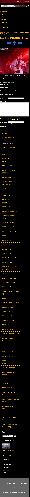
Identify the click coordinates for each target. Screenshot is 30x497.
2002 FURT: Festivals (8, 388)
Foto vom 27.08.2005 (8, 450)
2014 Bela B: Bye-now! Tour (10, 258)
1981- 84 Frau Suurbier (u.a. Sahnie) (10, 419)
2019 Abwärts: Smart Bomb (9, 147)
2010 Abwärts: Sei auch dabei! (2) (10, 293)
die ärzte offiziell (22, 483)
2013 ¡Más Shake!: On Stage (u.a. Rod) (10, 268)
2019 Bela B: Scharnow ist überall (9, 153)
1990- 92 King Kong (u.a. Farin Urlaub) (10, 400)
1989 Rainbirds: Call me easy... (9, 407)
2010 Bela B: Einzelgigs (8, 298)
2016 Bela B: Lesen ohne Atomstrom (9, 217)
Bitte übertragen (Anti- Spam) (3, 120)
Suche (3, 14)
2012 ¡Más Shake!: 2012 (9, 278)
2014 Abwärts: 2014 (7, 244)
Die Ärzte (4, 133)
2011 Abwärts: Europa (8, 287)
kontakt (9, 483)
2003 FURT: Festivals (8, 379)
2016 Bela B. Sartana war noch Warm (9, 201)
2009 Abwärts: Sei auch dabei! (10, 302)
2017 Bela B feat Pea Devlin (10, 177)
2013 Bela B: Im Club (8, 262)
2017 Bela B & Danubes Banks (9, 190)
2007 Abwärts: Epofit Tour (9, 329)
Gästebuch (4, 17)
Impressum (4, 27)
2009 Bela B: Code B (8, 307)
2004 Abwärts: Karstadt (8, 367)
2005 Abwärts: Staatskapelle (10, 356)
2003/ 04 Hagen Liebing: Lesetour (9, 373)
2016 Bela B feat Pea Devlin (10, 206)
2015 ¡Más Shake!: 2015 (9, 231)
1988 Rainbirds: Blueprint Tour (10, 413)
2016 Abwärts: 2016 (7, 195)
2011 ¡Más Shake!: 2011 (8, 282)
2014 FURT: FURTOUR (8, 249)
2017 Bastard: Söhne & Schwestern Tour (8, 183)
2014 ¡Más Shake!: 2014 (9, 253)
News (3, 9)
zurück (3, 483)
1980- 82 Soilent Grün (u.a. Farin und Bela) (9, 426)
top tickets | (17, 1)
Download (4, 22)
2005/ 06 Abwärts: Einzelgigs (10, 352)
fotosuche (6, 432)
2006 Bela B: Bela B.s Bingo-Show (10, 346)
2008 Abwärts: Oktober (8, 316)
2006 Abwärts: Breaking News (10, 333)
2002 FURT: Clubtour (8, 383)
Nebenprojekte (16, 32)
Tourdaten (4, 11)
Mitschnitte (4, 25)
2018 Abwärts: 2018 (7, 166)
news (14, 483)
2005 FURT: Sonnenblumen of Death (10, 362)
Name (2, 98)
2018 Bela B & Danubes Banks (9, 160)
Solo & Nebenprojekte (8, 137)
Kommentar (3, 101)
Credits (3, 19)
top (14, 487)
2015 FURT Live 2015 (8, 222)
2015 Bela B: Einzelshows (9, 235)
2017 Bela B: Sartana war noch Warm (9, 171)
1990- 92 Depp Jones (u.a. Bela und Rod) (9, 393)
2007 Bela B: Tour (7, 325)
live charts (26, 1)
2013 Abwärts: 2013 (7, 273)
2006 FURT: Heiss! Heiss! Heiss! (9, 339)
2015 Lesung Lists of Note (9, 227)
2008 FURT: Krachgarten (9, 320)
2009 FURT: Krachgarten (9, 311)
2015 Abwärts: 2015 (7, 240)
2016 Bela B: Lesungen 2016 (10, 211)
